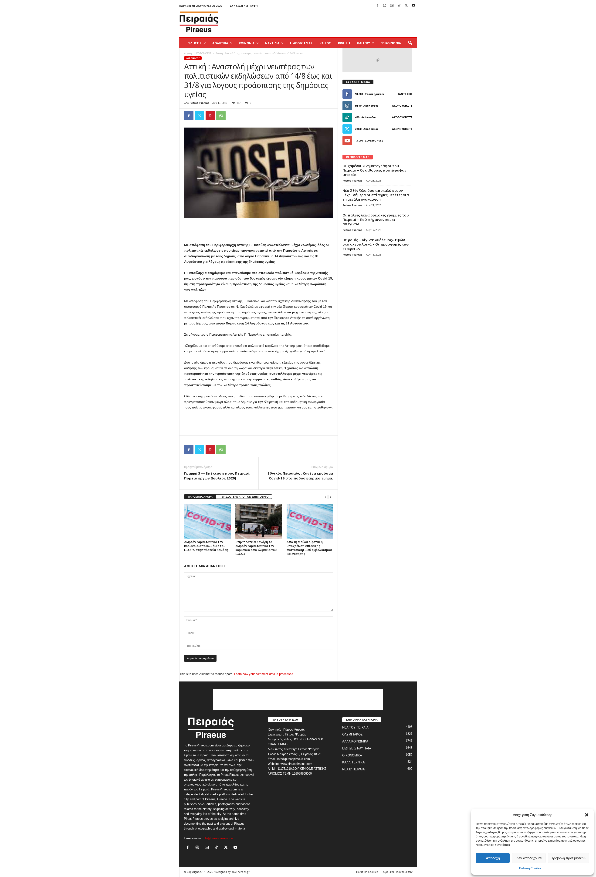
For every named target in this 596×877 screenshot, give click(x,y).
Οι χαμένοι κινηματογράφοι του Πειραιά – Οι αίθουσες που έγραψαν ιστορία (374, 170)
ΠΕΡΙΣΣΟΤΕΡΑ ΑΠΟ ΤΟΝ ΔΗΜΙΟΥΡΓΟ (244, 496)
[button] (586, 815)
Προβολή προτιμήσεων (568, 858)
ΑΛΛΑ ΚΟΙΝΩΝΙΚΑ (355, 741)
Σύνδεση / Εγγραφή (244, 5)
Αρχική (188, 53)
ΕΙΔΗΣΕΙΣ (195, 43)
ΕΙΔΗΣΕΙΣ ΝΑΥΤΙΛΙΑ (356, 748)
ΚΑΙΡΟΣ (325, 43)
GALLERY (363, 43)
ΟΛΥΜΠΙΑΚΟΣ (352, 734)
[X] (406, 5)
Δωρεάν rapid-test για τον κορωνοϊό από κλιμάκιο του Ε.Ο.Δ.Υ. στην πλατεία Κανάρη (206, 546)
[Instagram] (384, 5)
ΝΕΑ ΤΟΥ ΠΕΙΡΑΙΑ (355, 727)
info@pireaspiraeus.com (219, 838)
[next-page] (330, 496)
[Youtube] (413, 5)
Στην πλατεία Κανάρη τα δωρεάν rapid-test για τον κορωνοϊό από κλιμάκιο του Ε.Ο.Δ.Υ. (256, 548)
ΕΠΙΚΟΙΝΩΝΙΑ (391, 43)
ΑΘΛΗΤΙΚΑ (220, 43)
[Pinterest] (210, 115)
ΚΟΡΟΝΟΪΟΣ (203, 53)
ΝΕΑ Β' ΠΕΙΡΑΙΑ (353, 769)
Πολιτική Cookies (530, 868)
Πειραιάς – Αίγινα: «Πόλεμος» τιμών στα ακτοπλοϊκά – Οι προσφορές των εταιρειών (375, 244)
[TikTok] (399, 5)
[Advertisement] (332, 21)
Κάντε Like (404, 94)
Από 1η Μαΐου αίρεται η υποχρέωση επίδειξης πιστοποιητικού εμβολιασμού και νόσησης (309, 548)
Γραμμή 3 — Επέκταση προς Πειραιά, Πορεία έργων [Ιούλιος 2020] (217, 475)
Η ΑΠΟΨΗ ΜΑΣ (301, 43)
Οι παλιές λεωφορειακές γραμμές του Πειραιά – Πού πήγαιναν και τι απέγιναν (375, 219)
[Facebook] (377, 5)
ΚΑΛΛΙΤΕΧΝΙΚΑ (353, 762)
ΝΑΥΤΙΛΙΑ (272, 43)
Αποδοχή (493, 858)
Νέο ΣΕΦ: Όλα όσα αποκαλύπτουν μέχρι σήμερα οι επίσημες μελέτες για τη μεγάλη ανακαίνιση (375, 195)
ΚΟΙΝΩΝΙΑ (246, 43)
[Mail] (392, 5)
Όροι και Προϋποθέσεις (398, 872)
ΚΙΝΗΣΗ (344, 43)
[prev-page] (325, 496)
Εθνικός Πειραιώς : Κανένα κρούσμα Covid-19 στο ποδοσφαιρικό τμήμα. (300, 475)
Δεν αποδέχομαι (529, 858)
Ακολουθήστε (402, 105)
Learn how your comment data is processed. (264, 674)
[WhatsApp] (221, 115)
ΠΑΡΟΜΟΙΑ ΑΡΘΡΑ (200, 496)
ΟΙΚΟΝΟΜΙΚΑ (352, 755)
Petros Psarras (199, 103)
